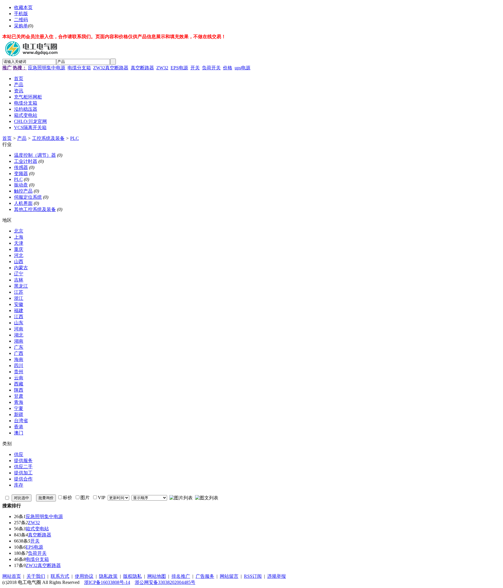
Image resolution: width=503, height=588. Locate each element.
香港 (18, 426)
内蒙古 (21, 267)
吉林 (18, 279)
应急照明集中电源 (46, 67)
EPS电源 (179, 67)
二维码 (21, 19)
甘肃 (18, 396)
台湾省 (21, 420)
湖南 (18, 341)
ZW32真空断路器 (110, 67)
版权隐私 (132, 576)
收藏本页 (23, 7)
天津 (18, 243)
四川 (18, 365)
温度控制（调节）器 (35, 155)
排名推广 (180, 576)
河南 (18, 328)
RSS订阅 (253, 576)
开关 (195, 67)
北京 (18, 230)
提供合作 (23, 478)
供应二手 (23, 466)
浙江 (18, 298)
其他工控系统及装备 (35, 209)
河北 (18, 255)
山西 (18, 261)
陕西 (18, 390)
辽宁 (18, 273)
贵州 (18, 371)
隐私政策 (108, 576)
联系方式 (60, 576)
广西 (18, 353)
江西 (18, 316)
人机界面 (23, 203)
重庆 (18, 249)
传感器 (21, 167)
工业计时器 (25, 161)
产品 (21, 138)
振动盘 (21, 184)
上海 (18, 237)
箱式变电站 (37, 528)
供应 (18, 454)
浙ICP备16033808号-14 (107, 582)
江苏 (18, 292)
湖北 (18, 334)
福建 (18, 310)
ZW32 (162, 67)
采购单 (21, 25)
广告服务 (205, 576)
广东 (18, 347)
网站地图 (156, 576)
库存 (18, 485)
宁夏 (18, 408)
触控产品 (23, 191)
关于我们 (35, 576)
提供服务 (23, 460)
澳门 (18, 432)
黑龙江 (21, 286)
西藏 (18, 383)
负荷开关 (211, 67)
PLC (74, 138)
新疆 (18, 414)
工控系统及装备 (48, 138)
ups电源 (242, 67)
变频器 (21, 173)
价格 (227, 67)
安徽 (18, 304)
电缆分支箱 (79, 67)
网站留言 (229, 576)
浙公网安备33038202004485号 (165, 582)
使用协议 (84, 576)
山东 (18, 322)
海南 (18, 359)
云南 (18, 377)
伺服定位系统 (28, 197)
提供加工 (23, 472)
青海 (18, 402)
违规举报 (276, 576)
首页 (7, 138)
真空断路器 (142, 67)
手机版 (21, 13)
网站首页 (11, 576)
